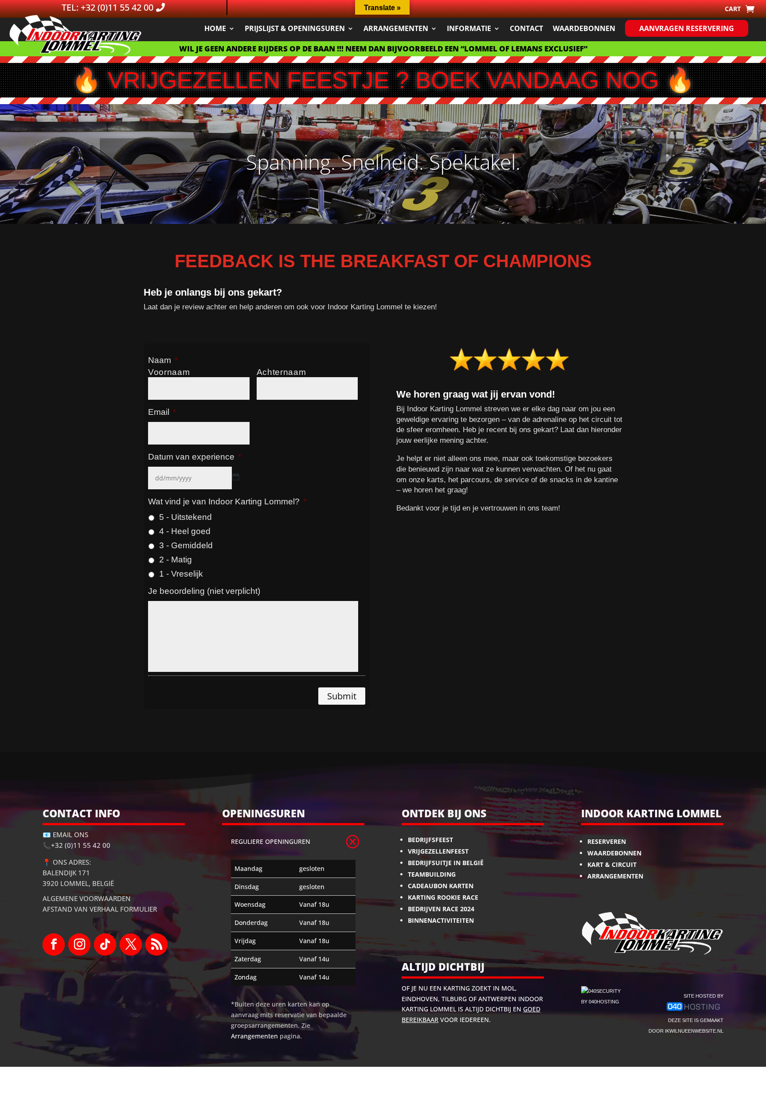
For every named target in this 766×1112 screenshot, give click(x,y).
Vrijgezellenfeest (438, 851)
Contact (526, 28)
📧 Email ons (65, 834)
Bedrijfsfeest (430, 839)
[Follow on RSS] (156, 944)
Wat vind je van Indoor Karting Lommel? (227, 501)
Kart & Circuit (612, 864)
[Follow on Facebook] (54, 944)
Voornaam (169, 372)
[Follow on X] (131, 944)
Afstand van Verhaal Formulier (100, 909)
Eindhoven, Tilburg (434, 999)
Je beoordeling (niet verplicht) (204, 591)
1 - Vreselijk (181, 573)
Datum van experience (194, 456)
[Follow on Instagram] (79, 944)
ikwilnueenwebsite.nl (694, 1031)
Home (215, 28)
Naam (163, 360)
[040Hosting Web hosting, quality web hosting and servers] (693, 1010)
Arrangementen (395, 28)
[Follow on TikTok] (105, 944)
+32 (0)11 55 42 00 (80, 845)
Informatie (469, 28)
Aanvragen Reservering (686, 28)
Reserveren (606, 841)
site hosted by (703, 996)
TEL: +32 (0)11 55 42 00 (107, 7)
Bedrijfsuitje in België (446, 862)
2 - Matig (175, 559)
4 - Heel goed (185, 531)
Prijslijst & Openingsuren (295, 28)
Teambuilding (432, 874)
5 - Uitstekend (185, 517)
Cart (733, 9)
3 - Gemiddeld (186, 545)
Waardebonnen (584, 28)
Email (162, 412)
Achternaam (281, 372)
